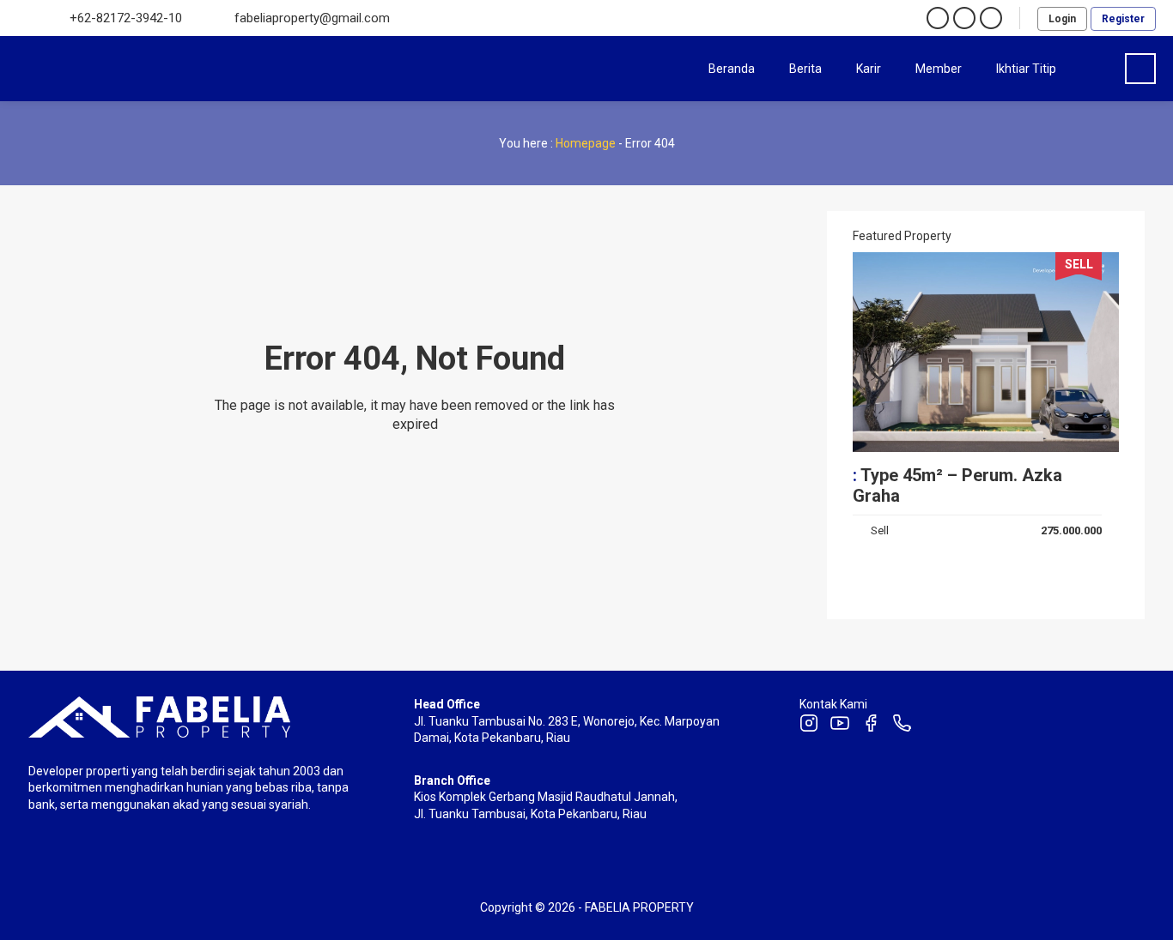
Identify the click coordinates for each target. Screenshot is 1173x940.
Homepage (586, 143)
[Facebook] (870, 726)
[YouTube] (839, 726)
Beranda (731, 68)
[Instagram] (808, 726)
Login (1062, 19)
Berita (805, 68)
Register (1123, 19)
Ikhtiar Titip (1026, 68)
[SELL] (986, 444)
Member (938, 68)
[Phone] (901, 726)
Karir (868, 68)
